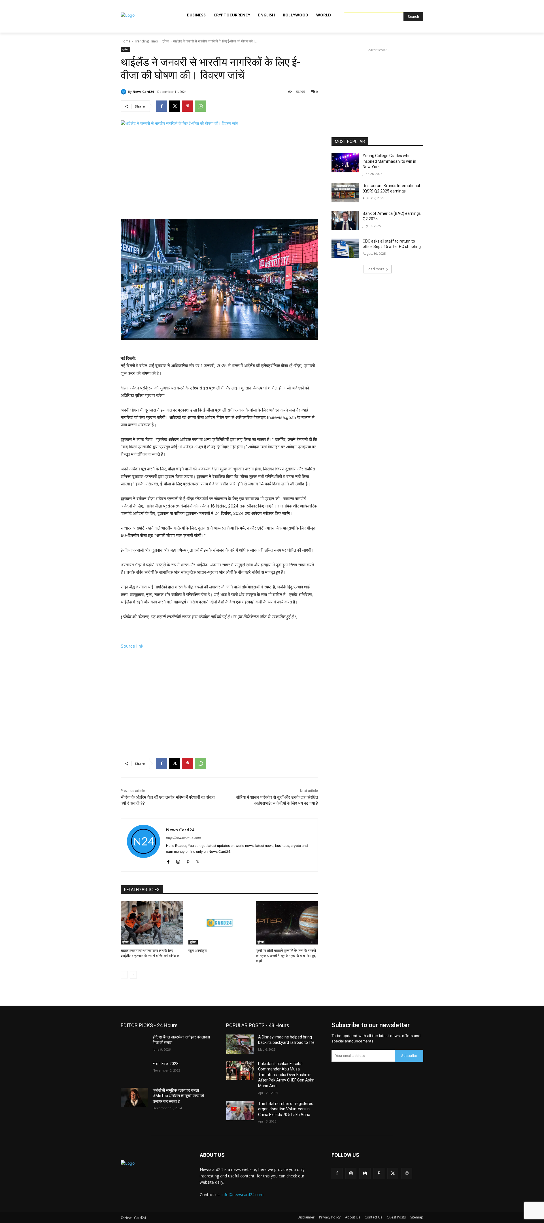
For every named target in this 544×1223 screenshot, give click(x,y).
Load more (375, 269)
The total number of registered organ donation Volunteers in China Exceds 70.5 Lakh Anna (285, 1109)
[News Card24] (124, 92)
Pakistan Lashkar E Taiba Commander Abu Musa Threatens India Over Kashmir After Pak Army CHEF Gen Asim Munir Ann (286, 1074)
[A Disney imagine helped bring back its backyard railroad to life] (240, 1044)
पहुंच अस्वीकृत (197, 950)
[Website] (406, 1173)
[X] (174, 106)
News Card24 (143, 91)
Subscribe (409, 1055)
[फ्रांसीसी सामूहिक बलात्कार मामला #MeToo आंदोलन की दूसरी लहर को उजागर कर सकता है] (134, 1097)
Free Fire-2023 (165, 1063)
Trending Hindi (146, 41)
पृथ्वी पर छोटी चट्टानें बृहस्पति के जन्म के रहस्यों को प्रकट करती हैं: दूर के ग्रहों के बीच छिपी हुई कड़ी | (286, 955)
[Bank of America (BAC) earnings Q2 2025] (345, 220)
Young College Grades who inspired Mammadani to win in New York (389, 161)
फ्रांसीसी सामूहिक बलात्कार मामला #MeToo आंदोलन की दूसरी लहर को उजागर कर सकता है (178, 1096)
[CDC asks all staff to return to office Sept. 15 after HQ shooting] (345, 248)
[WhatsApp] (200, 106)
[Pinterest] (187, 106)
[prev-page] (124, 974)
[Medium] (364, 1173)
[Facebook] (161, 106)
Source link (132, 646)
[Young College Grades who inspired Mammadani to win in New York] (345, 162)
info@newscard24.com (243, 1194)
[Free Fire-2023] (134, 1070)
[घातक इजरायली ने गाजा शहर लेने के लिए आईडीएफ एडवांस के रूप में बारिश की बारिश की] (152, 922)
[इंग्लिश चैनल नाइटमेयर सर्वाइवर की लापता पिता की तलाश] (134, 1044)
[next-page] (133, 974)
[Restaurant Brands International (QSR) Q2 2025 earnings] (345, 192)
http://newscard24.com (183, 838)
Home (126, 41)
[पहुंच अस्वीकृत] (219, 922)
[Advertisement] (219, 173)
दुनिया (165, 41)
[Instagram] (178, 860)
